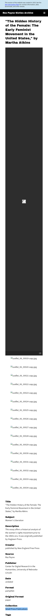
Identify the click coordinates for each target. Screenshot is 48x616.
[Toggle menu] (44, 13)
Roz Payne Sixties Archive (18, 13)
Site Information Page (12, 5)
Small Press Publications (16, 608)
